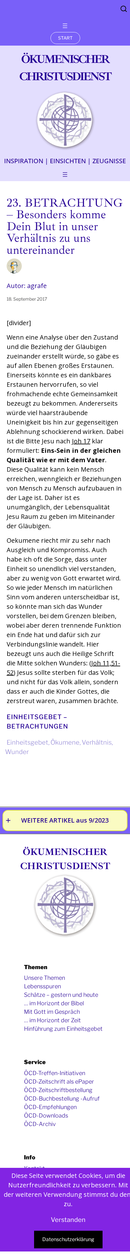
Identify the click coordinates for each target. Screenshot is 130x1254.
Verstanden (68, 1219)
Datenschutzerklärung (68, 1239)
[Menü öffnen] (65, 26)
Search (123, 9)
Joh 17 (81, 441)
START (65, 38)
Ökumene (65, 742)
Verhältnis (97, 742)
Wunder (17, 752)
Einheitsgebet (27, 742)
